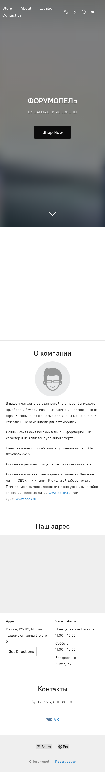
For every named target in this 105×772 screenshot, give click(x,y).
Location (47, 8)
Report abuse (65, 762)
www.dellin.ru (59, 493)
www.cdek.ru (26, 499)
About (26, 8)
